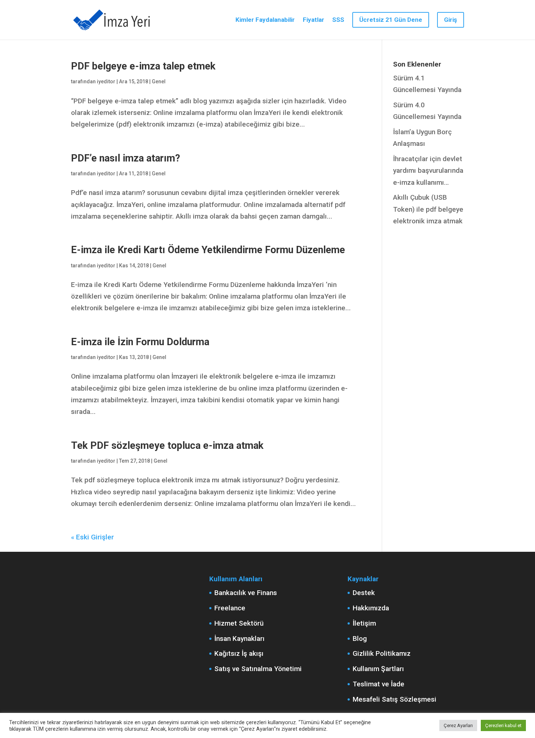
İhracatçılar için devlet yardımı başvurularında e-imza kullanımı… (428, 171)
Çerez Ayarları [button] (458, 725)
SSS (338, 20)
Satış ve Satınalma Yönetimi (258, 669)
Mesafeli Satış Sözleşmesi (394, 699)
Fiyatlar (313, 20)
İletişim (364, 623)
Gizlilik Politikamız (382, 653)
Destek (364, 593)
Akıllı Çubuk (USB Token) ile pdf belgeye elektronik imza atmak (428, 209)
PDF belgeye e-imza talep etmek (143, 66)
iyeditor (106, 81)
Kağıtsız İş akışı (238, 653)
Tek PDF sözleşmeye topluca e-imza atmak (167, 445)
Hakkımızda (371, 608)
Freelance (229, 608)
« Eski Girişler (92, 537)
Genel (159, 81)
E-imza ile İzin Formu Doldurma (140, 342)
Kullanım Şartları (378, 669)
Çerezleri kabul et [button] (503, 725)
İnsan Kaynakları (239, 638)
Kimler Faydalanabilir (265, 20)
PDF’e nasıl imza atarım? (125, 158)
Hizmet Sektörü (238, 623)
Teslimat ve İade (378, 684)
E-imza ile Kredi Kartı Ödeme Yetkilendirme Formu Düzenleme (208, 250)
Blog (360, 638)
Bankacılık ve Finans (245, 593)
